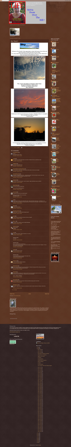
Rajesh (14, 205)
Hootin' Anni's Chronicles (56, 186)
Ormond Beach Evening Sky (55, 96)
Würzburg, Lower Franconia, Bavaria (57, 160)
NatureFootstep (15, 185)
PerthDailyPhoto (54, 188)
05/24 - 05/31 (40, 404)
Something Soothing (57, 56)
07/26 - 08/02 (40, 392)
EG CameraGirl (15, 279)
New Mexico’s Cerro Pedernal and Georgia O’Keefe (56, 71)
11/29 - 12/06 (40, 368)
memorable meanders (55, 151)
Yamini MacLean (15, 152)
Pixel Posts (53, 179)
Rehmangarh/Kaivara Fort (58, 196)
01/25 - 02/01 (40, 427)
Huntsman (57, 42)
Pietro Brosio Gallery (55, 119)
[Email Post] (21, 147)
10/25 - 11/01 (40, 375)
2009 (38, 439)
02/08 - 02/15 (40, 424)
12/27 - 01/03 (40, 349)
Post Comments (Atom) (17, 295)
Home (29, 293)
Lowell (14, 158)
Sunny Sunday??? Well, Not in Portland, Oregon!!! (45, 365)
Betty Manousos (15, 284)
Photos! (57, 81)
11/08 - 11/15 (40, 372)
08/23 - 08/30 (40, 387)
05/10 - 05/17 (40, 407)
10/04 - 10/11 (40, 379)
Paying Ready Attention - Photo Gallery (55, 88)
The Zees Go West (54, 158)
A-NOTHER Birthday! (57, 153)
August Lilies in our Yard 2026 (58, 113)
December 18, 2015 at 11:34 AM (17, 269)
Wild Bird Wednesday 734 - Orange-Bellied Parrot (58, 90)
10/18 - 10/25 (40, 376)
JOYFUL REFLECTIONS (55, 112)
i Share (53, 133)
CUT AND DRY (54, 55)
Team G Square (54, 195)
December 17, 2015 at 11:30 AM (17, 171)
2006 (38, 442)
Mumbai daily (54, 41)
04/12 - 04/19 (40, 412)
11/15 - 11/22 (40, 371)
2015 (38, 348)
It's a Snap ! (53, 172)
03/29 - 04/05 (40, 415)
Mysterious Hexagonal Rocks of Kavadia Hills (58, 139)
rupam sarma (15, 226)
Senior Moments (54, 95)
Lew (13, 232)
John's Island (54, 126)
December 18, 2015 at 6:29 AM (17, 263)
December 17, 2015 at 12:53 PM (17, 182)
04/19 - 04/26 (40, 411)
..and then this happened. (58, 189)
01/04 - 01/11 (40, 431)
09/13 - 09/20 (40, 383)
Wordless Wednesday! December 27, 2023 (58, 174)
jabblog (53, 48)
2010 (38, 438)
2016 (38, 347)
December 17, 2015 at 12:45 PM (17, 177)
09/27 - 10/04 (40, 380)
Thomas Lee (15, 260)
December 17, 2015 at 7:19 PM (17, 223)
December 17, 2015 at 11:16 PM (17, 246)
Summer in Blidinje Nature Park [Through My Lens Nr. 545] (58, 100)
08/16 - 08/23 (40, 388)
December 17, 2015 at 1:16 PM (17, 189)
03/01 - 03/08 (40, 420)
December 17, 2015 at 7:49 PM (17, 234)
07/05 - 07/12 (40, 396)
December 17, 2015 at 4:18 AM (17, 155)
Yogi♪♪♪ (14, 221)
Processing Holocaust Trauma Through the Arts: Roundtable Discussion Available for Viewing (56, 147)
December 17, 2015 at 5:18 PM (17, 208)
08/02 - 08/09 (40, 391)
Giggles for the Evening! (41, 356)
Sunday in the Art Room (58, 106)
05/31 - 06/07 (40, 403)
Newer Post (12, 293)
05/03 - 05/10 (40, 408)
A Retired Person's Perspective (42, 360)
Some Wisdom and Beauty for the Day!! (43, 353)
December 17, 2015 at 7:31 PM (17, 229)
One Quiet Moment (40, 364)
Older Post (47, 293)
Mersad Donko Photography (56, 98)
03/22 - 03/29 (40, 416)
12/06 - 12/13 (40, 367)
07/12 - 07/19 (40, 395)
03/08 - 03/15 (40, 419)
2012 (38, 435)
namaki (14, 249)
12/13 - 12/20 (40, 352)
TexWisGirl (14, 163)
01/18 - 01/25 (40, 428)
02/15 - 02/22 (40, 423)
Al (13, 199)
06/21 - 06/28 (40, 399)
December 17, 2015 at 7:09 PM (17, 213)
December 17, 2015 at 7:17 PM (17, 218)
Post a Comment (14, 289)
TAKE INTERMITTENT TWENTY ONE (58, 167)
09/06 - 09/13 (40, 384)
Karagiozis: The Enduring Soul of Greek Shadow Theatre (56, 134)
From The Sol (54, 105)
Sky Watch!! (39, 357)
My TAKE (53, 165)
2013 (38, 434)
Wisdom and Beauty (40, 361)
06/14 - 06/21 (40, 400)
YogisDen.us (54, 70)
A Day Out (57, 49)
